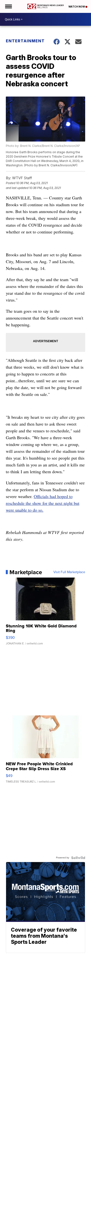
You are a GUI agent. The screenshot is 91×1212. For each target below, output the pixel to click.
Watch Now (76, 6)
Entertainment (25, 40)
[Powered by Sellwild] (78, 857)
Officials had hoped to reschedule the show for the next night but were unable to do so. (42, 503)
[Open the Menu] (8, 6)
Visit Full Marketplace (69, 572)
